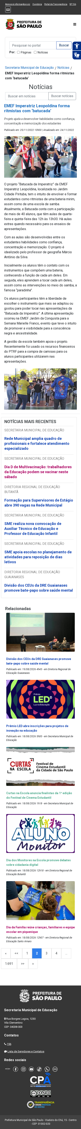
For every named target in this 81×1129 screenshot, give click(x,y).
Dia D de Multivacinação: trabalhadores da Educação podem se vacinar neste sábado (38, 472)
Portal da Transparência (55, 4)
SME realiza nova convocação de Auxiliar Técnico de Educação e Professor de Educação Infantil (32, 528)
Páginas (26, 52)
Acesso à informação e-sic (17, 4)
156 (9, 1044)
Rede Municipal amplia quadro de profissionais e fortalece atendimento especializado (36, 443)
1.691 (9, 964)
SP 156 (73, 4)
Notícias (43, 52)
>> (22, 964)
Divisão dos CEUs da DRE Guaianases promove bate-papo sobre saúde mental (38, 587)
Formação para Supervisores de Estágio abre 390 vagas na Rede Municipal (38, 502)
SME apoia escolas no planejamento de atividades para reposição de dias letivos (38, 557)
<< (16, 953)
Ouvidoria (37, 4)
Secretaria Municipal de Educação (29, 68)
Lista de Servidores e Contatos (25, 1051)
